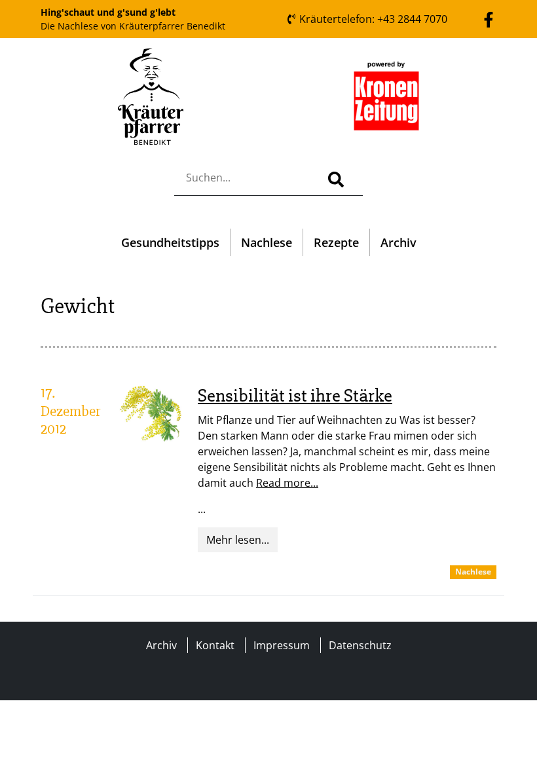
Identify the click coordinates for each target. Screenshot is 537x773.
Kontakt (215, 645)
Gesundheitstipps (170, 242)
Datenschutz (360, 645)
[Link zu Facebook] (488, 18)
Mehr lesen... (237, 540)
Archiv (398, 242)
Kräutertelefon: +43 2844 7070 (372, 19)
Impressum (281, 645)
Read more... (287, 483)
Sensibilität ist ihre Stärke (295, 396)
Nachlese (266, 242)
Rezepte (336, 242)
